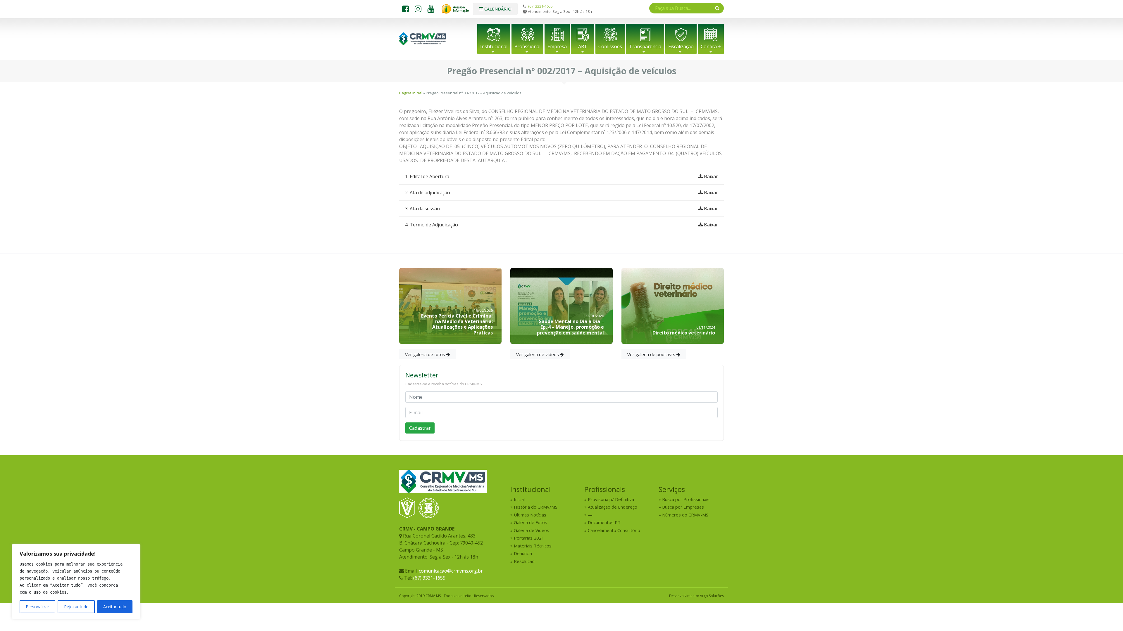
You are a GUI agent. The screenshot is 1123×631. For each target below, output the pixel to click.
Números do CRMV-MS (685, 515)
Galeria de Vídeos (531, 530)
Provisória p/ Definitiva (611, 499)
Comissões (610, 46)
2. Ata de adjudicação (561, 192)
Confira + (711, 46)
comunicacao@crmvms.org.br (451, 571)
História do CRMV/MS (535, 507)
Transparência (645, 46)
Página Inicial (410, 93)
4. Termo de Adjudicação (561, 224)
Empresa (557, 46)
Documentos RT (604, 522)
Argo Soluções (712, 595)
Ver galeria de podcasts (651, 354)
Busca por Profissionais (685, 499)
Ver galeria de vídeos (538, 354)
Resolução (524, 561)
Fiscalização (681, 46)
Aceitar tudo (114, 606)
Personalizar (37, 606)
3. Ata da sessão (561, 208)
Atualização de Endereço (612, 507)
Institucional (493, 46)
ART (582, 46)
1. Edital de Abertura (561, 176)
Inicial (519, 499)
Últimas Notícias (530, 515)
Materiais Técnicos (533, 546)
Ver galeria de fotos (425, 354)
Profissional (527, 46)
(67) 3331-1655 (540, 6)
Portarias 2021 (529, 538)
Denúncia (523, 553)
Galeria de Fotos (530, 522)
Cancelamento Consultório (614, 530)
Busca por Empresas (683, 507)
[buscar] (717, 8)
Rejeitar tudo (76, 606)
